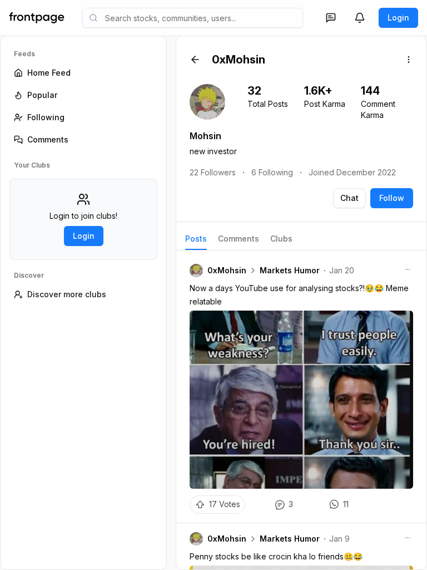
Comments (238, 238)
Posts (196, 238)
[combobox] (192, 18)
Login (398, 17)
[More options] (409, 59)
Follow (391, 198)
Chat (349, 198)
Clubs (281, 238)
